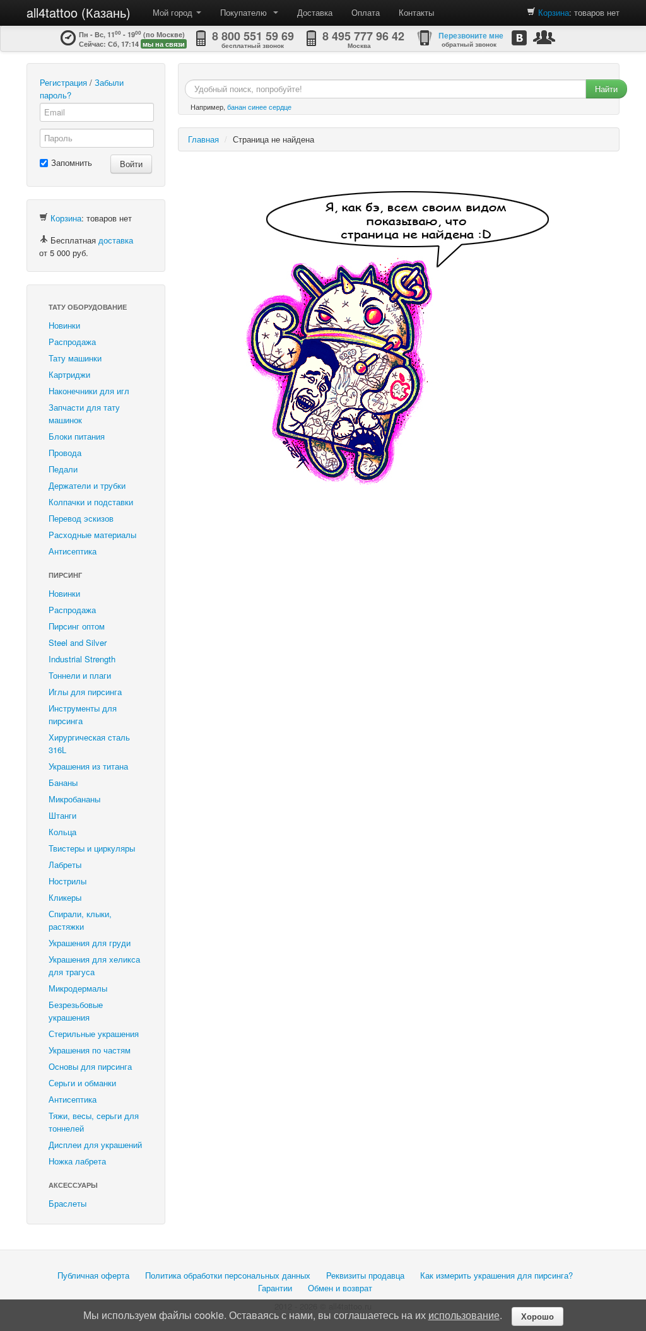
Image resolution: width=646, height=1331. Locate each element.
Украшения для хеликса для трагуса (94, 965)
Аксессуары (73, 1185)
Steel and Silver (78, 642)
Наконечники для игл (89, 391)
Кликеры (65, 897)
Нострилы (67, 881)
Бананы (63, 783)
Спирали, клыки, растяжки (80, 920)
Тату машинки (75, 358)
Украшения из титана (88, 766)
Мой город (174, 12)
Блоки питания (77, 436)
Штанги (62, 815)
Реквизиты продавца (365, 1275)
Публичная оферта (93, 1275)
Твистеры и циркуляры (92, 848)
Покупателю (246, 12)
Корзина (553, 12)
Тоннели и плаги (80, 675)
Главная (203, 139)
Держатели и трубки (87, 485)
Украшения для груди (90, 943)
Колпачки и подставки (91, 502)
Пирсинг (65, 575)
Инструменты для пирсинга (83, 714)
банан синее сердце (259, 107)
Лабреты (65, 865)
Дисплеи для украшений (95, 1145)
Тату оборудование (88, 307)
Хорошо (537, 1316)
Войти (131, 164)
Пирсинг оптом (77, 626)
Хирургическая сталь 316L (89, 743)
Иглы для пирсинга (85, 692)
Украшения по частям (90, 1050)
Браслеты (67, 1203)
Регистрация (63, 82)
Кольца (62, 832)
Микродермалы (78, 988)
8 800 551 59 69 (253, 36)
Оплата (365, 12)
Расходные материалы (92, 535)
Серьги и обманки (82, 1083)
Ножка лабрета (77, 1161)
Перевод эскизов (81, 518)
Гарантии (275, 1288)
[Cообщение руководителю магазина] (544, 37)
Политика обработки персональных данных (227, 1275)
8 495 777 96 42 (363, 36)
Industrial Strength (82, 659)
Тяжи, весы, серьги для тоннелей (94, 1122)
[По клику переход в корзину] (531, 12)
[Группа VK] (519, 38)
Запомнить (71, 162)
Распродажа (72, 342)
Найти (606, 89)
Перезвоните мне (470, 35)
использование (464, 1315)
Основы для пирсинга (90, 1066)
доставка (115, 240)
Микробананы (74, 799)
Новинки (64, 325)
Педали (63, 469)
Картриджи (69, 374)
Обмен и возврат (340, 1288)
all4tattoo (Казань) (78, 12)
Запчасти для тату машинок (84, 413)
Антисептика (73, 551)
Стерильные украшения (94, 1034)
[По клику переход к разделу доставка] (43, 240)
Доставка (314, 12)
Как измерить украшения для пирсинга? (496, 1275)
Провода (65, 453)
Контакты (416, 12)
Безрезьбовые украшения (76, 1011)
